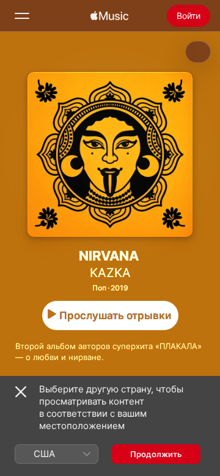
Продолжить (156, 454)
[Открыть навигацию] (22, 15)
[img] (109, 15)
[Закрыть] (20, 391)
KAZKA (110, 272)
